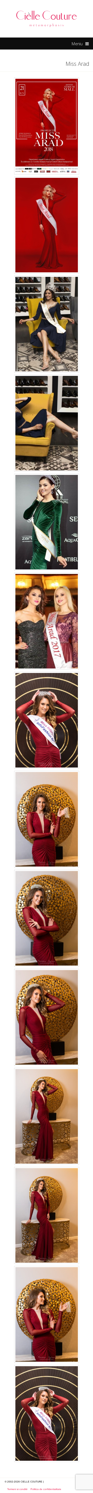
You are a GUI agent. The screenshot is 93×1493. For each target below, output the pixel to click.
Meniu (77, 44)
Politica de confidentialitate (46, 1489)
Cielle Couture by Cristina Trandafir (47, 19)
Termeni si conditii (17, 1489)
